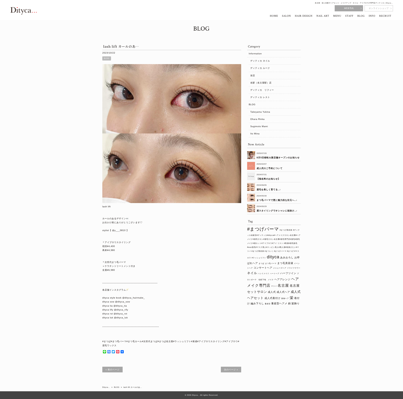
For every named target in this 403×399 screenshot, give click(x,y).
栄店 (252, 75)
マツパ (274, 286)
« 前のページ (112, 369)
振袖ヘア (285, 298)
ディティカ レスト (260, 97)
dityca (273, 256)
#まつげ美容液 (286, 230)
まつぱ (261, 263)
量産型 (267, 304)
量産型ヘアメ (279, 303)
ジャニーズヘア (279, 268)
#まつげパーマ (263, 229)
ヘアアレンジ (282, 279)
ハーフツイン (288, 273)
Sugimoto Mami (259, 126)
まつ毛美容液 (285, 263)
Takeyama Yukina (260, 112)
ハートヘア (274, 273)
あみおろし (287, 257)
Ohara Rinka (257, 119)
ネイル (252, 273)
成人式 (272, 291)
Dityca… (106, 387)
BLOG (106, 58)
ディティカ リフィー (262, 90)
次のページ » (231, 369)
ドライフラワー (293, 268)
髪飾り (296, 303)
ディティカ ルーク (260, 68)
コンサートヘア (263, 267)
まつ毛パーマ (270, 263)
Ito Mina (255, 133)
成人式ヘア (283, 291)
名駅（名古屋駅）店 (261, 82)
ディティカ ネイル (260, 61)
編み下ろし (257, 303)
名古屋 (283, 285)
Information (255, 53)
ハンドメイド (263, 273)
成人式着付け (272, 298)
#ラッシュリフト (259, 258)
